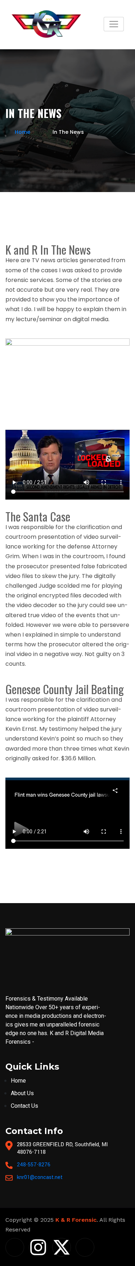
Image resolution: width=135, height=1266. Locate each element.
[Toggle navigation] (114, 24)
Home (22, 132)
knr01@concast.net (40, 1177)
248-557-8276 (33, 1165)
